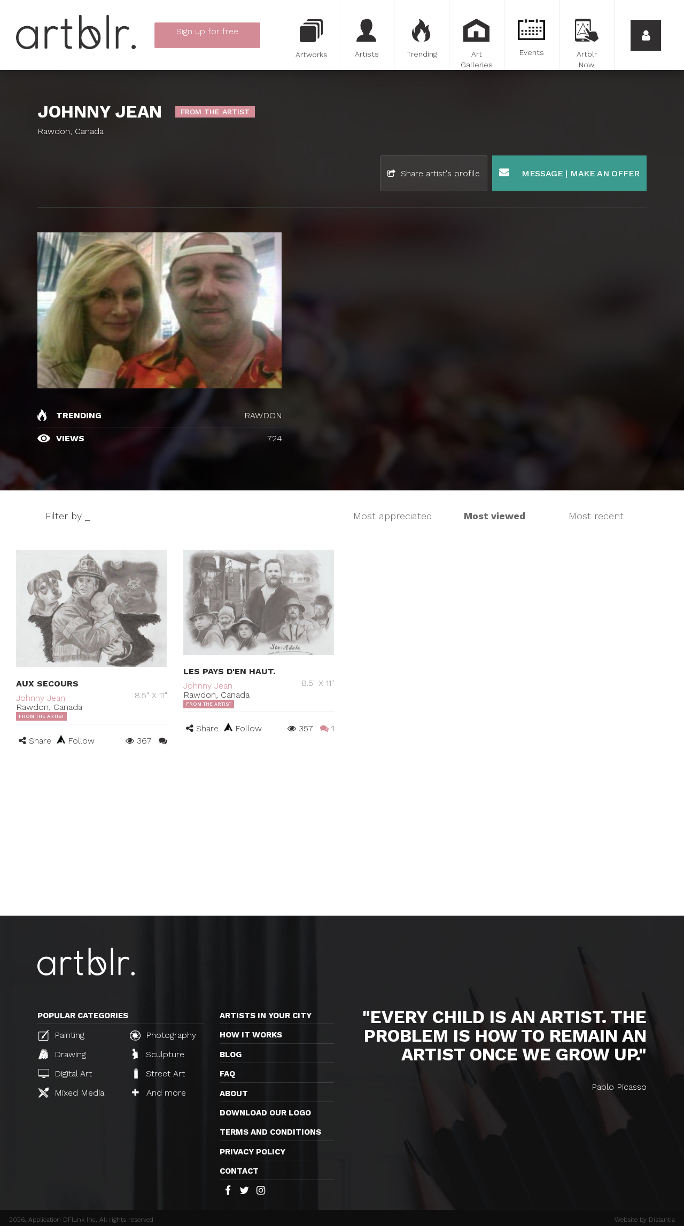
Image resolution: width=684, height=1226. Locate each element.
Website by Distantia (645, 1219)
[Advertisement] (342, 835)
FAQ (227, 1074)
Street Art (164, 1073)
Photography (169, 1035)
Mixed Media (78, 1093)
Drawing (69, 1054)
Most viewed (494, 515)
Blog (231, 1054)
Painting (68, 1035)
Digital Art (72, 1073)
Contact (239, 1171)
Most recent (596, 515)
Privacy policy (252, 1152)
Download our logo (265, 1113)
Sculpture (163, 1054)
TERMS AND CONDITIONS (270, 1132)
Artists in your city (266, 1015)
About (234, 1093)
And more (165, 1093)
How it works (251, 1035)
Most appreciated (392, 515)
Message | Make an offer (579, 173)
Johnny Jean (40, 698)
